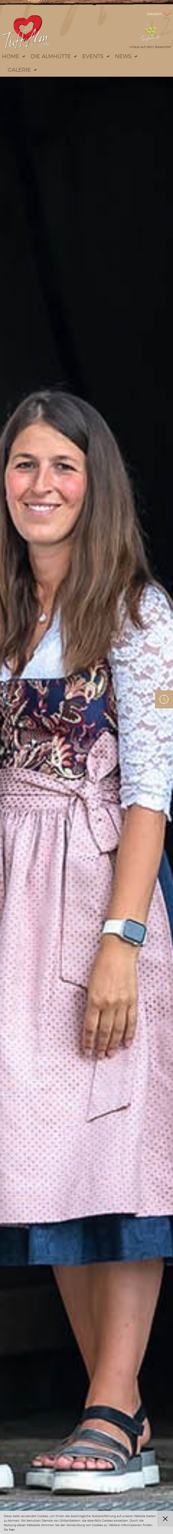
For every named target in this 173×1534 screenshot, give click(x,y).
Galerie (19, 70)
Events (93, 56)
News (123, 56)
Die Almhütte (51, 56)
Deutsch (154, 14)
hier (12, 1529)
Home (10, 56)
